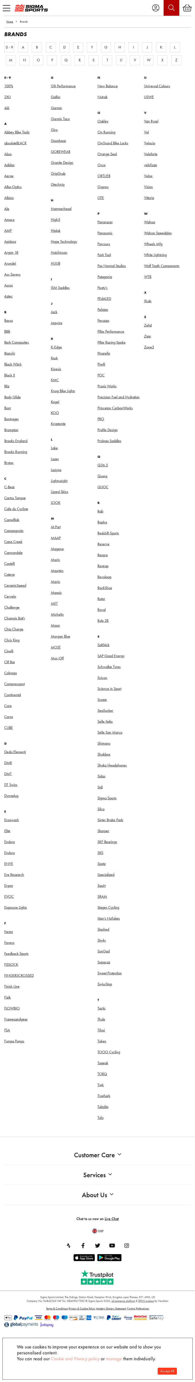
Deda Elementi (15, 751)
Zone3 (149, 347)
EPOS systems (146, 1301)
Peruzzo (103, 320)
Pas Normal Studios (112, 265)
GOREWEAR (60, 151)
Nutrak (102, 96)
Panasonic (105, 232)
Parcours (104, 243)
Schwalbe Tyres (109, 666)
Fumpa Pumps (14, 1041)
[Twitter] (97, 1245)
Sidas (101, 776)
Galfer (55, 96)
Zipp (147, 336)
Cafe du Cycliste (16, 508)
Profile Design (108, 429)
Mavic (55, 581)
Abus (8, 153)
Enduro (9, 852)
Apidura (10, 241)
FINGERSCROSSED (19, 975)
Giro (54, 129)
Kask (54, 358)
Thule (101, 1019)
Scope (102, 699)
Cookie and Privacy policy (75, 1359)
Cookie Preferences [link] (138, 1308)
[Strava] (68, 1245)
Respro (103, 554)
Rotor (101, 598)
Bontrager (11, 418)
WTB (147, 276)
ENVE (8, 863)
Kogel (55, 401)
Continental (12, 694)
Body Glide (12, 397)
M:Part (56, 526)
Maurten (57, 570)
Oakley (103, 121)
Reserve (103, 544)
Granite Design (62, 162)
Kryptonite (58, 423)
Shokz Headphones (112, 765)
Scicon (102, 677)
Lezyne (56, 469)
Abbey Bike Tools (16, 132)
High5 (55, 219)
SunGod (104, 951)
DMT (8, 773)
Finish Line (12, 986)
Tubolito (103, 1106)
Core (8, 705)
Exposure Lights (15, 907)
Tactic (102, 1008)
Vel (146, 132)
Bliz (6, 386)
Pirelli (101, 364)
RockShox (105, 587)
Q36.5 (103, 465)
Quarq (102, 476)
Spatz (102, 863)
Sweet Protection (110, 973)
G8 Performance (63, 85)
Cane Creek (13, 541)
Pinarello (104, 353)
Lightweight (59, 480)
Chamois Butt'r (14, 618)
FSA (7, 1030)
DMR (8, 762)
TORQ (102, 1073)
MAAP (56, 537)
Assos (8, 285)
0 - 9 (9, 47)
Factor (8, 931)
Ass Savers (12, 274)
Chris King (12, 640)
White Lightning (155, 254)
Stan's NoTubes (109, 918)
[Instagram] (126, 1245)
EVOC (9, 896)
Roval (102, 609)
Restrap (103, 565)
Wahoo (149, 222)
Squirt (102, 885)
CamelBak (11, 519)
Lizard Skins (59, 491)
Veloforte (150, 153)
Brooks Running (15, 451)
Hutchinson (59, 252)
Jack (54, 311)
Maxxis (56, 592)
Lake (54, 447)
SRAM (102, 896)
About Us (94, 1195)
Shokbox (104, 754)
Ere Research (14, 874)
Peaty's (102, 287)
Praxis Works (107, 386)
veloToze (150, 164)
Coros (8, 716)
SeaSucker (105, 710)
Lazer (55, 458)
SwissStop (105, 984)
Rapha (102, 522)
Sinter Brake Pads (110, 819)
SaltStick (103, 644)
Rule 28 (103, 620)
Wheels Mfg (153, 243)
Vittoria (149, 197)
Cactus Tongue (15, 497)
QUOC (103, 486)
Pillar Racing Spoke (112, 342)
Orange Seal (107, 153)
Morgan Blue (60, 636)
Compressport (14, 683)
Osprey (103, 186)
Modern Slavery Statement (111, 1308)
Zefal (148, 325)
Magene (57, 548)
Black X (9, 375)
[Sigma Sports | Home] (31, 7)
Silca (101, 808)
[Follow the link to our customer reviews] (100, 1276)
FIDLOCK (11, 964)
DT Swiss (10, 784)
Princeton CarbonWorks (115, 407)
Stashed (103, 929)
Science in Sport (109, 688)
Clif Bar (9, 661)
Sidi (100, 787)
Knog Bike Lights (63, 390)
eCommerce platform (123, 1301)
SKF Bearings (107, 841)
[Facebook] (83, 1245)
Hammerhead (61, 208)
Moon (55, 625)
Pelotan (103, 309)
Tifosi (101, 1030)
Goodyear (58, 140)
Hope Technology (64, 241)
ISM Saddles (60, 287)
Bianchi (9, 353)
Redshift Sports (108, 533)
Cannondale (13, 552)
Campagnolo (13, 530)
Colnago (10, 672)
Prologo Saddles (109, 440)
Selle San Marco (110, 732)
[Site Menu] (6, 8)
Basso (8, 320)
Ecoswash (11, 819)
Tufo (100, 1117)
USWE (149, 96)
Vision (148, 186)
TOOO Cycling (109, 1052)
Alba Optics (13, 186)
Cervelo (10, 596)
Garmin (56, 107)
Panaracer (105, 222)
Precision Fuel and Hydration (119, 397)
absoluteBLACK (15, 143)
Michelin (57, 614)
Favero (9, 942)
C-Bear (9, 486)
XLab (147, 300)
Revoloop (104, 576)
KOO (55, 412)
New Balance (108, 85)
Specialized (106, 874)
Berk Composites (16, 342)
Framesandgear (16, 1019)
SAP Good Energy (111, 655)
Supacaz (104, 962)
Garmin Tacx (60, 118)
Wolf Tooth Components (161, 265)
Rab (100, 511)
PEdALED (104, 298)
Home (9, 22)
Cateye (9, 574)
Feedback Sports (16, 953)
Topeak (103, 1062)
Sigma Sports (107, 798)
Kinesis (56, 368)
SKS (100, 852)
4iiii (6, 107)
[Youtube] (112, 1245)
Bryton (9, 462)
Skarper (103, 830)
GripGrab (58, 173)
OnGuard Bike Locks (113, 143)
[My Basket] (187, 8)
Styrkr (102, 940)
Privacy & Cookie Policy (81, 1308)
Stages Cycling (108, 907)
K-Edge (56, 347)
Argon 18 (11, 252)
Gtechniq (57, 184)
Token (102, 1041)
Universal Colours (157, 85)
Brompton (11, 429)
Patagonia (105, 276)
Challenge (12, 607)
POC (101, 375)
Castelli (9, 563)
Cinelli (8, 651)
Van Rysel (151, 121)
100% (8, 85)
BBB (7, 331)
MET (54, 603)
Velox (148, 175)
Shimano (104, 743)
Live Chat (112, 1218)
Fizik (7, 997)
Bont (7, 407)
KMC (55, 379)
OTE (101, 197)
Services (94, 1175)
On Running (106, 132)
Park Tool (104, 254)
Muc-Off (57, 658)
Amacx (9, 219)
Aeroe (9, 175)
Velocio (149, 143)
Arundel (10, 263)
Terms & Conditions (57, 1308)
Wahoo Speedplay (158, 232)
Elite (7, 830)
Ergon (8, 885)
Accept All (167, 1371)
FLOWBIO (12, 1008)
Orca (101, 164)
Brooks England (15, 440)
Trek (101, 1084)
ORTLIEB (104, 175)
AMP (8, 230)
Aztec (8, 296)
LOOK (55, 502)
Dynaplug (11, 795)
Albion (9, 197)
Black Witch (13, 364)
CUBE (8, 727)
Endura (9, 841)
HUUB (55, 263)
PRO (101, 418)
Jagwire (56, 322)
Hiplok (55, 230)
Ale (6, 208)
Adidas (9, 164)
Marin (55, 559)
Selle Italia (105, 721)
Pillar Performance (111, 331)
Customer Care (94, 1155)
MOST (56, 647)
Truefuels (104, 1095)
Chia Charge (13, 629)
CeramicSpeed (15, 585)
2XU (7, 96)
